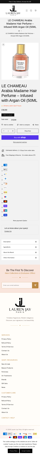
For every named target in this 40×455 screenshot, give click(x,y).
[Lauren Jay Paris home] (20, 305)
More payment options (20, 142)
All (19, 31)
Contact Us (5, 351)
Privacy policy (13, 451)
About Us (5, 354)
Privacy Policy (6, 339)
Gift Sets (5, 383)
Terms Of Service (7, 347)
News (3, 387)
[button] (27, 10)
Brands (4, 380)
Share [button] (37, 125)
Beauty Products (7, 368)
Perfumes (5, 372)
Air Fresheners (7, 376)
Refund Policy (6, 343)
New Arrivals (6, 364)
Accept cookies (26, 451)
